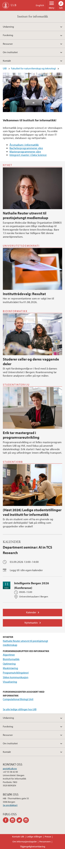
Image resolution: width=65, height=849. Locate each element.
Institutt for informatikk (32, 16)
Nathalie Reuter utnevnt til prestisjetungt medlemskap (25, 215)
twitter (19, 820)
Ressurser (8, 43)
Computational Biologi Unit (18, 699)
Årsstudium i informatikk (24, 144)
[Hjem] (5, 5)
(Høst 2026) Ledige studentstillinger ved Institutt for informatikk (32, 512)
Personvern (45, 841)
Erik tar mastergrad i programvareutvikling (21, 435)
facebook (6, 820)
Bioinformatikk (11, 659)
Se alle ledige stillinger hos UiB (19, 709)
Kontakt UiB (18, 836)
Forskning (8, 35)
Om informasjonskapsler (24, 841)
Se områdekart (10, 805)
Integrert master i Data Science (28, 155)
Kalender (31, 612)
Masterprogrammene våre (25, 151)
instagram (13, 820)
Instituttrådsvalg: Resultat (24, 293)
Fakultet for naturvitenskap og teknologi (33, 68)
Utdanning (8, 26)
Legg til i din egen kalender (26, 570)
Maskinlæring (10, 668)
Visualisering (10, 681)
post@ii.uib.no (10, 768)
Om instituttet (10, 52)
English (40, 5)
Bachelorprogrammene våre (26, 148)
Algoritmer (9, 654)
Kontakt (7, 60)
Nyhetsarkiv (31, 622)
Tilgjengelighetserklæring (32, 846)
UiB (5, 68)
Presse (48, 836)
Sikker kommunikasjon (15, 677)
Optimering (9, 663)
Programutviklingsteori (16, 672)
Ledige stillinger (34, 836)
